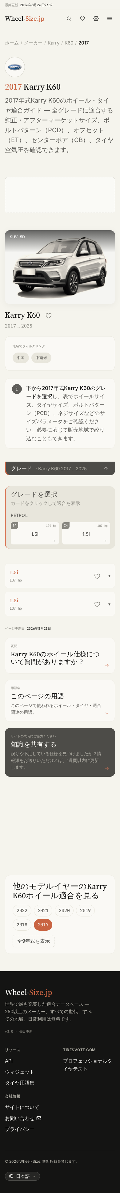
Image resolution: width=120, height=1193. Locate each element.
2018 (22, 925)
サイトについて (22, 1107)
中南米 (41, 357)
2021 (43, 910)
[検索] (68, 18)
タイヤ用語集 (19, 1083)
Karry (53, 43)
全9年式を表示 (33, 941)
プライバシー (19, 1129)
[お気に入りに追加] (48, 315)
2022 (22, 910)
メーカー (33, 43)
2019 (85, 910)
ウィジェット (19, 1072)
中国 (21, 357)
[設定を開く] (96, 18)
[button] (60, 468)
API (9, 1061)
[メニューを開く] (109, 18)
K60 (69, 43)
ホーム (12, 43)
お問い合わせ (19, 1118)
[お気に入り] (82, 18)
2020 (64, 910)
